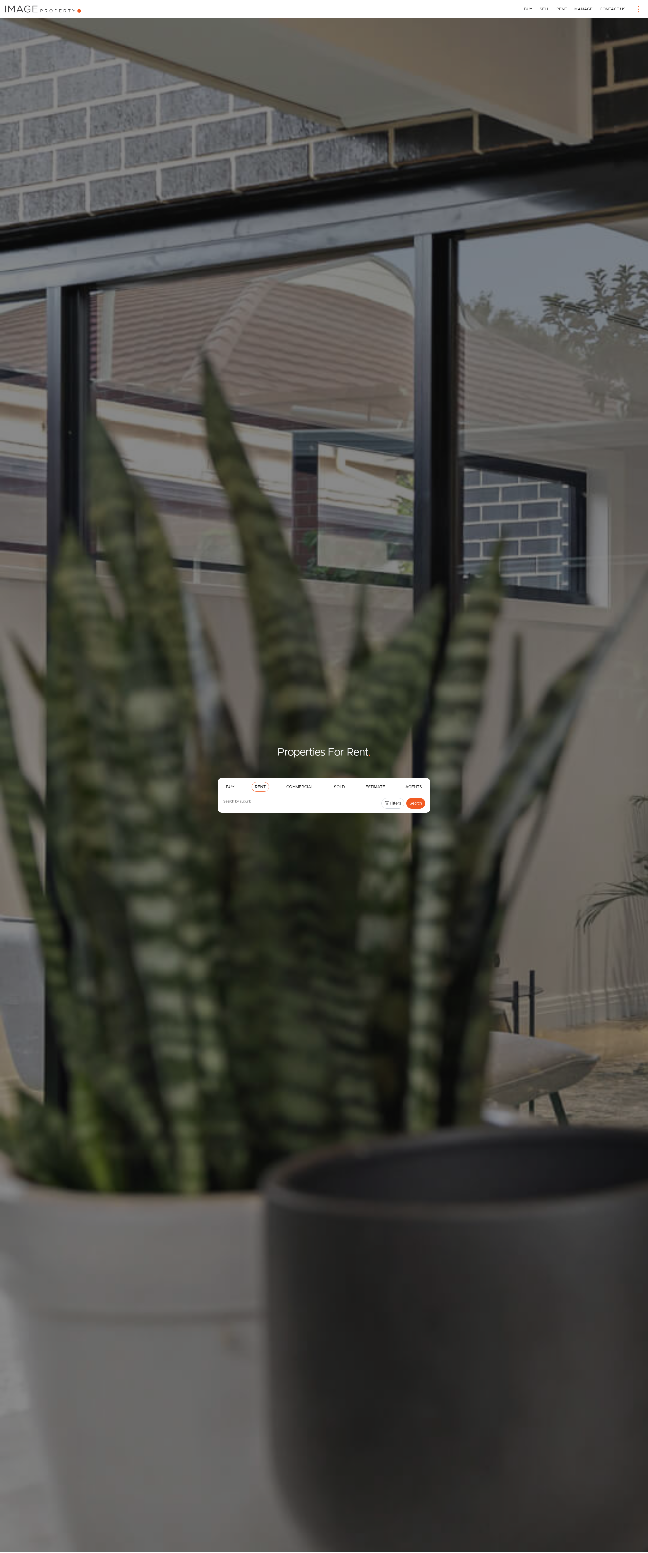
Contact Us (612, 9)
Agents (413, 787)
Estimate (375, 787)
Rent (561, 9)
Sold (339, 787)
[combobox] (297, 802)
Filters (395, 803)
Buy (528, 9)
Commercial (300, 787)
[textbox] (244, 801)
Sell (544, 9)
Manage (583, 9)
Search (416, 803)
